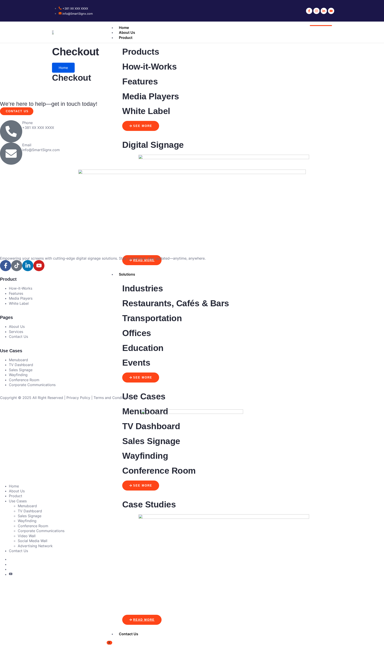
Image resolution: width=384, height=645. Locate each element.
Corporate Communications (41, 531)
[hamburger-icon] (321, 25)
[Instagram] (316, 11)
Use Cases (18, 501)
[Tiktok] (16, 265)
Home (124, 27)
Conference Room (33, 526)
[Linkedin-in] (324, 11)
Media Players (150, 96)
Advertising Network (35, 546)
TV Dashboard (30, 511)
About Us (127, 32)
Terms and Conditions (112, 397)
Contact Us (128, 634)
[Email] (11, 153)
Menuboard (27, 506)
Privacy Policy (78, 397)
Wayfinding (27, 521)
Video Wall (27, 536)
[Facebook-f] (309, 11)
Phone (27, 122)
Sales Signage (29, 516)
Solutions (127, 274)
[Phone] (11, 131)
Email (26, 145)
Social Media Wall (32, 541)
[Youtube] (331, 11)
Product (125, 37)
